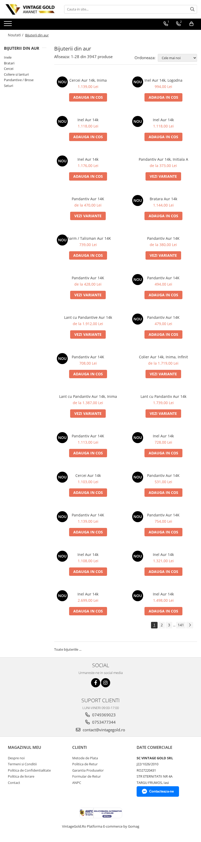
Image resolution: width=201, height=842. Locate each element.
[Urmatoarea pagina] (189, 625)
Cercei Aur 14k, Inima (88, 80)
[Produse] (8, 25)
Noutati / (16, 34)
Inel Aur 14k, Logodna (163, 80)
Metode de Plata (85, 758)
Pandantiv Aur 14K (88, 198)
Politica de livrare (21, 776)
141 (181, 624)
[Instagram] (105, 682)
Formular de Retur (86, 776)
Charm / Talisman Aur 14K (88, 238)
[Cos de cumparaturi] (191, 24)
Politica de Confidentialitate (29, 770)
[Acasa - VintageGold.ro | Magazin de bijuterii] (30, 9)
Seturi (8, 85)
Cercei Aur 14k (88, 475)
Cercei (8, 68)
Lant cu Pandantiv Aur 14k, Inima (88, 396)
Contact (14, 782)
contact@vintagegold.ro (103, 729)
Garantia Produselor (88, 770)
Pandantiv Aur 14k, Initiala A (163, 159)
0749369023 (103, 714)
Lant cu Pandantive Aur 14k (88, 317)
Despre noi (16, 758)
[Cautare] (192, 9)
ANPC (76, 782)
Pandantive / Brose (19, 79)
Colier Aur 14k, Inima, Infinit (163, 356)
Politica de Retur (85, 764)
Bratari (9, 63)
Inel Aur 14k (87, 119)
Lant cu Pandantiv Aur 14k (163, 396)
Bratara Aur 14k (163, 198)
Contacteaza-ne (161, 791)
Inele (8, 57)
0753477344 (103, 722)
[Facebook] (95, 682)
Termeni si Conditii (22, 764)
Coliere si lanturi (16, 74)
